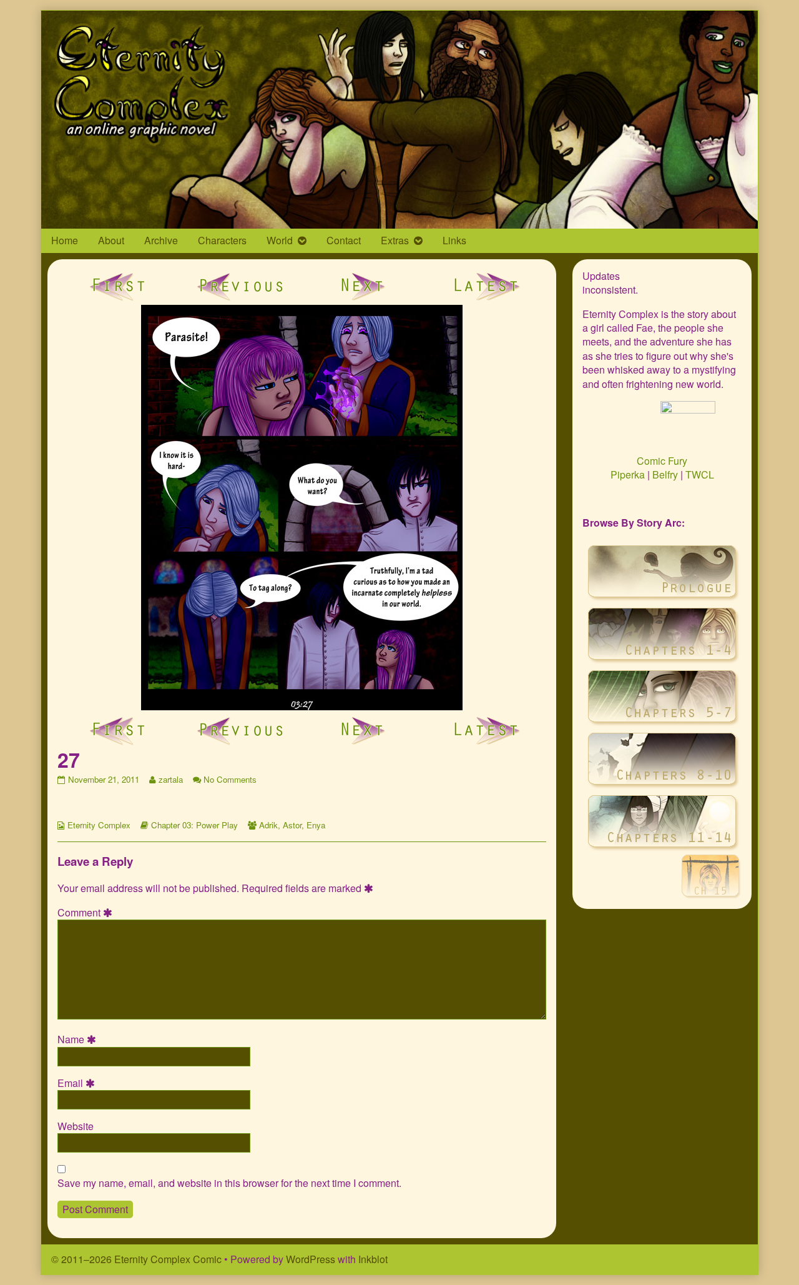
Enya (315, 825)
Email (78, 1083)
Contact (343, 240)
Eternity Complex (98, 825)
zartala (170, 779)
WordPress (310, 1259)
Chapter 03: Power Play (194, 825)
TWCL (699, 474)
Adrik (268, 825)
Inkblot (373, 1259)
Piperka (627, 474)
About (111, 240)
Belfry (665, 474)
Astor (292, 825)
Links (454, 240)
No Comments (230, 779)
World (280, 240)
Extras (395, 240)
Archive (161, 240)
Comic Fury (662, 461)
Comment (86, 913)
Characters (222, 240)
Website (75, 1126)
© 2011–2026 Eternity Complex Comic (136, 1259)
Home (64, 240)
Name (78, 1039)
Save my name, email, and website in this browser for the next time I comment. (229, 1183)
